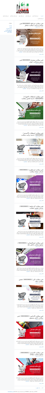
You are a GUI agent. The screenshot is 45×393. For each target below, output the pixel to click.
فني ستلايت (40, 54)
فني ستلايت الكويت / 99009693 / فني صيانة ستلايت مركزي (8, 31)
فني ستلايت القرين (40, 18)
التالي (37, 387)
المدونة (10, 27)
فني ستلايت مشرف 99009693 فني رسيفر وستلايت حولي (31, 61)
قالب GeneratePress (11, 391)
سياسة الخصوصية (9, 28)
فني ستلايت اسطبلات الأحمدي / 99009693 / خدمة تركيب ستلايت (32, 134)
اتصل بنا (10, 25)
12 (39, 387)
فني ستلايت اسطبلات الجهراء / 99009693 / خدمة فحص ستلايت (32, 97)
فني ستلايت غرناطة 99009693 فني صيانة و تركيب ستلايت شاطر (31, 24)
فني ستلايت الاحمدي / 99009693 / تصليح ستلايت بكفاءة (31, 353)
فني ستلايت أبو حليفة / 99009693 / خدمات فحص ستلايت (31, 207)
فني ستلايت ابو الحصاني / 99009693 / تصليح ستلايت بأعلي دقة (30, 244)
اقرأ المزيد (20, 51)
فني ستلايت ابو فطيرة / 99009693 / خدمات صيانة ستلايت (31, 171)
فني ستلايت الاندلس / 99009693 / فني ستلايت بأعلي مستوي (30, 317)
